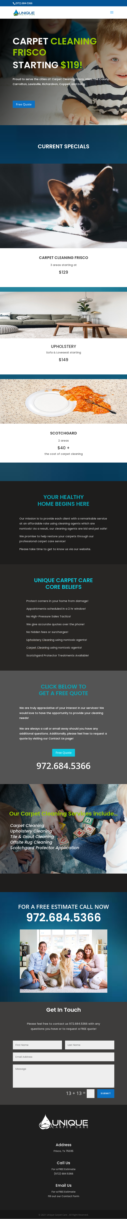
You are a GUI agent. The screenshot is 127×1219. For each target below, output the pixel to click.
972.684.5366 (63, 917)
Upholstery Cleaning (40, 640)
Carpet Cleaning (37, 647)
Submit (106, 1093)
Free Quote (24, 104)
